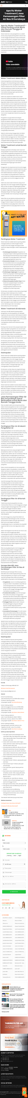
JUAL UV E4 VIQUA (7, 946)
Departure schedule (14, 853)
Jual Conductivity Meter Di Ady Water (20, 929)
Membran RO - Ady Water (20, 963)
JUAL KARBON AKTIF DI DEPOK (8, 937)
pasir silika (5, 971)
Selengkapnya (9, 1029)
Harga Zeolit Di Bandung (8, 929)
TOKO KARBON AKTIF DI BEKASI (20, 977)
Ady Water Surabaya (17, 729)
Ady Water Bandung (17, 702)
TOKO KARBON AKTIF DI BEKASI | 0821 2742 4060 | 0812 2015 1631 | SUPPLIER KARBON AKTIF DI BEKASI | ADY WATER (13, 1007)
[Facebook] (19, 1095)
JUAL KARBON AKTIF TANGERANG (20, 937)
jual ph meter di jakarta (8, 943)
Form (3, 840)
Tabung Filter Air (6, 977)
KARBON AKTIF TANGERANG (8, 963)
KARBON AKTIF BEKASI (20, 957)
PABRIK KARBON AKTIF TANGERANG (8, 968)
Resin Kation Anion (19, 974)
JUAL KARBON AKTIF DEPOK (8, 934)
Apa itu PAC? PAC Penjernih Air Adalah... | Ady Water (17, 994)
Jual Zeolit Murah (7, 954)
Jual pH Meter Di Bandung (20, 940)
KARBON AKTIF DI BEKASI (20, 960)
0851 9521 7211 (5, 1058)
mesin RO (5, 966)
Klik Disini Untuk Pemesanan (8, 688)
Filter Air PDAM (18, 920)
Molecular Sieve (18, 966)
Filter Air (5, 920)
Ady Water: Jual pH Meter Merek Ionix (8, 917)
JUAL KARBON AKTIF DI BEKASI (20, 934)
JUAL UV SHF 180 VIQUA (20, 949)
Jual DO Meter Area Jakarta (8, 932)
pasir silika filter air (19, 971)
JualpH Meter (18, 954)
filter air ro (5, 923)
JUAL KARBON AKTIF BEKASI (20, 932)
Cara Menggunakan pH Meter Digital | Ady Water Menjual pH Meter (20, 917)
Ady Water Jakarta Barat (18, 712)
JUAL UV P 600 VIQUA (7, 949)
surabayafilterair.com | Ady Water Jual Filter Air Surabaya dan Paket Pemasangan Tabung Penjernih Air (14, 1093)
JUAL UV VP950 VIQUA (20, 951)
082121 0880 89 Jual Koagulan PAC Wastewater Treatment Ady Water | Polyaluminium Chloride (13, 989)
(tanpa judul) (5, 1011)
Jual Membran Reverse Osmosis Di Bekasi (8, 940)
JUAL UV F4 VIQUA (19, 946)
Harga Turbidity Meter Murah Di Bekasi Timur (20, 926)
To (3, 846)
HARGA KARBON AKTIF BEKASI (8, 926)
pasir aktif (17, 968)
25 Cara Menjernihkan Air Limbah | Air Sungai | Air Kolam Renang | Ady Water (17, 1000)
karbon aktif (5, 957)
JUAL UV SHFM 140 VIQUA (8, 951)
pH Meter (5, 974)
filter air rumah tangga (20, 923)
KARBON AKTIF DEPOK (7, 960)
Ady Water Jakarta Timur (18, 720)
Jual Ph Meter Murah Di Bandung (20, 943)
